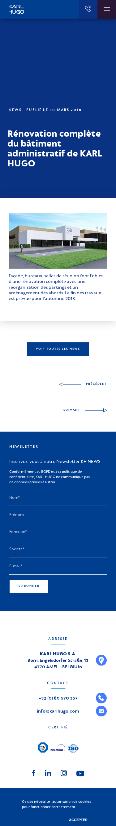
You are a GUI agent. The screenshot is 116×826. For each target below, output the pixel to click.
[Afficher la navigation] (106, 9)
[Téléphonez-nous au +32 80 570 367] (88, 9)
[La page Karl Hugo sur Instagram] (64, 772)
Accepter (78, 820)
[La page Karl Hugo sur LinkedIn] (48, 772)
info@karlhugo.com (58, 711)
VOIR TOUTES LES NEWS (58, 349)
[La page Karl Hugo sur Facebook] (33, 772)
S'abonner (29, 586)
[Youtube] (80, 773)
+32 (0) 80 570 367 (58, 698)
